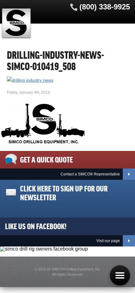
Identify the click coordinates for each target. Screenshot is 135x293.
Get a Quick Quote (46, 159)
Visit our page (108, 241)
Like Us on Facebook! (36, 225)
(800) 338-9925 (104, 7)
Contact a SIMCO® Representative (90, 174)
